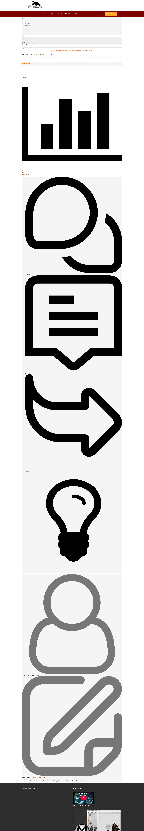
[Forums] (22, 36)
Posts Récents (28, 25)
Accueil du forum (40, 54)
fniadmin (36, 675)
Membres (27, 23)
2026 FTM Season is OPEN (39, 777)
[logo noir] (36, 1)
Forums (27, 21)
